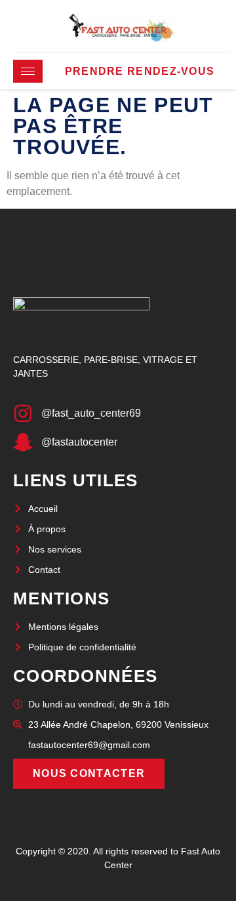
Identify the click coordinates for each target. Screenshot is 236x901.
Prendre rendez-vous (140, 71)
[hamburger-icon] (28, 71)
